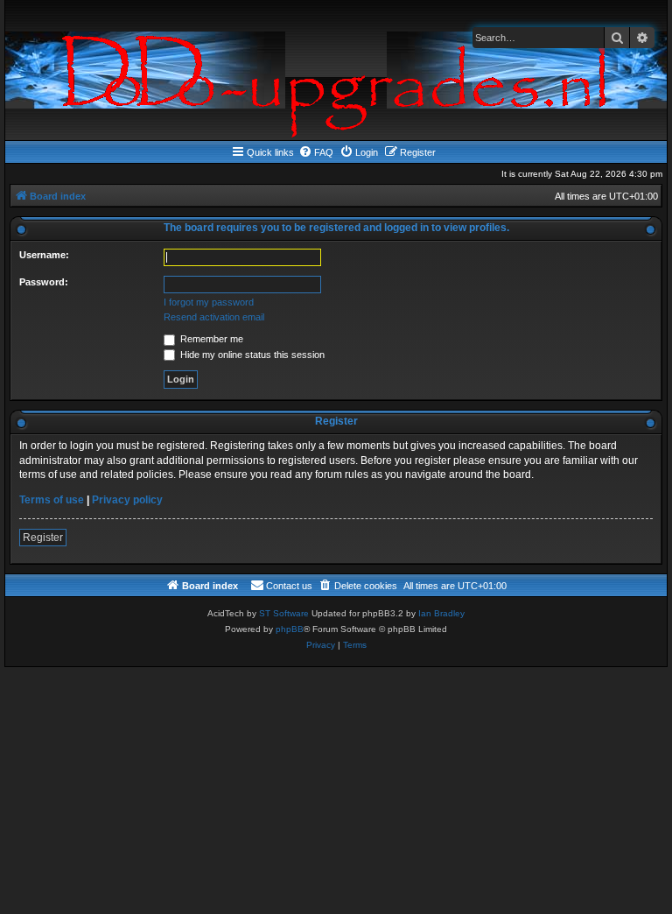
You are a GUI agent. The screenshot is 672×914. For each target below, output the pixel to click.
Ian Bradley (441, 613)
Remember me (210, 339)
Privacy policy (127, 500)
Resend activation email (214, 317)
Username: (44, 255)
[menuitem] (315, 152)
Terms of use (51, 500)
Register (43, 537)
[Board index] (336, 70)
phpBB (290, 629)
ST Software (284, 613)
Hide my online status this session (251, 354)
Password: (43, 282)
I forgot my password (209, 302)
